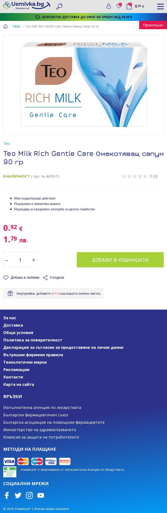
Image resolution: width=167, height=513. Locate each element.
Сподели (57, 277)
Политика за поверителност (32, 340)
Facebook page (6, 495)
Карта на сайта (18, 384)
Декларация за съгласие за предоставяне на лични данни (63, 347)
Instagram (29, 495)
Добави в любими (25, 277)
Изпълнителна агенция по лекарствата (42, 407)
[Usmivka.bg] (26, 5)
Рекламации (16, 369)
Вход (108, 6)
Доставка (13, 325)
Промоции (153, 25)
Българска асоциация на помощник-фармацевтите (54, 422)
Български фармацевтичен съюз (35, 414)
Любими (121, 5)
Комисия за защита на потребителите (41, 437)
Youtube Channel (40, 495)
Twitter (18, 495)
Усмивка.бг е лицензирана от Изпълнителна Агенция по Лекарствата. (72, 469)
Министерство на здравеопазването (39, 429)
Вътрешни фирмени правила (33, 354)
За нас (9, 317)
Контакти (13, 377)
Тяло (16, 26)
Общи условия (18, 332)
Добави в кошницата (120, 260)
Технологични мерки (25, 362)
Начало (5, 26)
